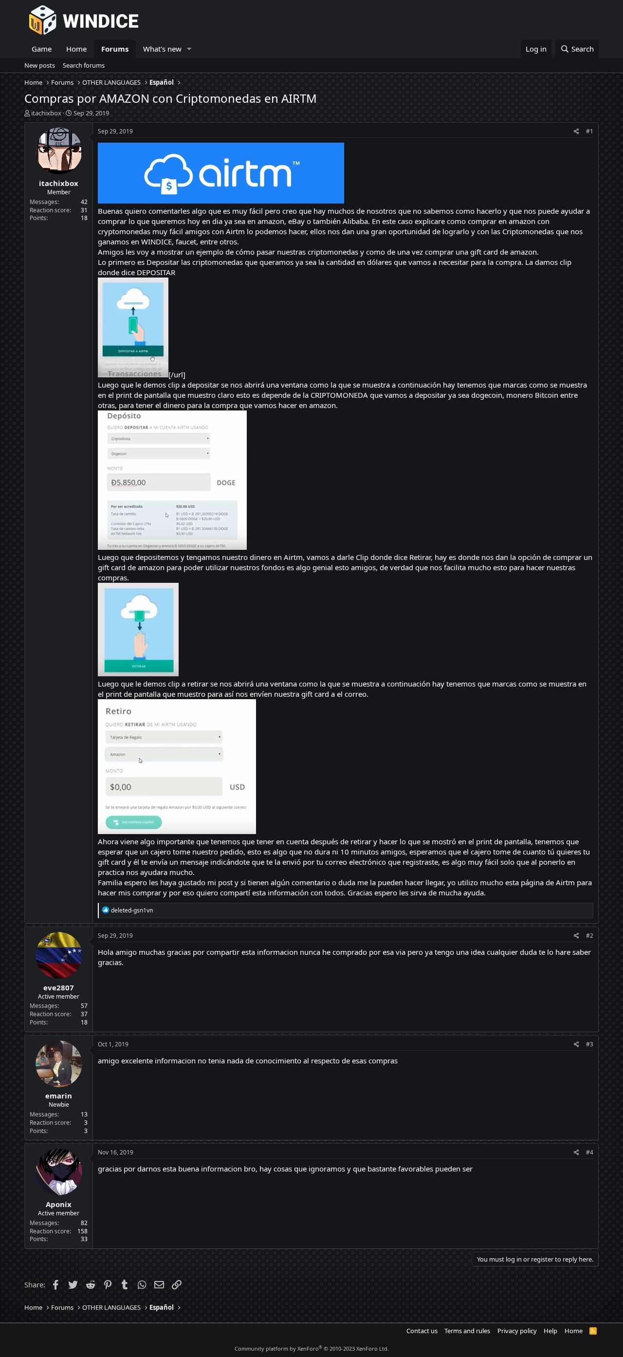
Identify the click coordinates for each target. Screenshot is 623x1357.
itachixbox (46, 113)
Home (76, 49)
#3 (589, 1044)
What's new (162, 49)
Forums (114, 49)
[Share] (576, 131)
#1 (589, 131)
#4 (589, 1152)
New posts (39, 65)
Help (550, 1330)
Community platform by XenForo (312, 1348)
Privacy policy (517, 1330)
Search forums (84, 65)
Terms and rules (467, 1330)
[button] (189, 49)
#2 (589, 935)
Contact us (422, 1330)
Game (42, 49)
